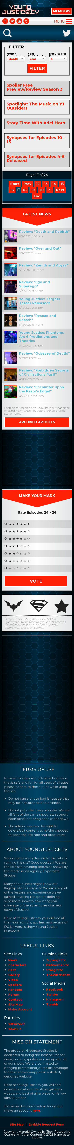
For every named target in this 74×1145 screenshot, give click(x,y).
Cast (12, 970)
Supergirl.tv (56, 960)
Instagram (55, 999)
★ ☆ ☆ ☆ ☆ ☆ (19, 561)
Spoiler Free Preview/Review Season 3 (34, 87)
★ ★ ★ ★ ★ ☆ (19, 531)
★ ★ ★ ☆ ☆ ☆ (19, 546)
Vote (36, 581)
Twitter (52, 994)
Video (13, 980)
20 (41, 190)
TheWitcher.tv (58, 975)
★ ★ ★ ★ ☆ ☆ (19, 539)
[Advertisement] (37, 459)
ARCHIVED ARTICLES (37, 422)
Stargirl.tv (54, 970)
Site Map (15, 1004)
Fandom (15, 990)
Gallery (14, 975)
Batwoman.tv (57, 965)
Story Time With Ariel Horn (36, 122)
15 (62, 184)
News (12, 960)
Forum (13, 994)
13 (45, 184)
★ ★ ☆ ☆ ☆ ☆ (19, 553)
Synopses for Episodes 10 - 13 (36, 139)
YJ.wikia (14, 1029)
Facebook (54, 989)
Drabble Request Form (46, 1124)
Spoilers (15, 985)
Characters (17, 965)
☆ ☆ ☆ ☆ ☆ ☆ (19, 568)
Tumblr (52, 1004)
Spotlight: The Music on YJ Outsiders (35, 106)
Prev (27, 184)
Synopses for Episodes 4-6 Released (36, 158)
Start (14, 184)
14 (54, 184)
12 (37, 184)
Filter (37, 68)
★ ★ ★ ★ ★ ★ (19, 524)
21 (50, 190)
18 (25, 190)
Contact (15, 999)
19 (33, 190)
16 (12, 190)
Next (60, 190)
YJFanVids (16, 1024)
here (36, 1110)
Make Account (20, 1009)
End (37, 196)
